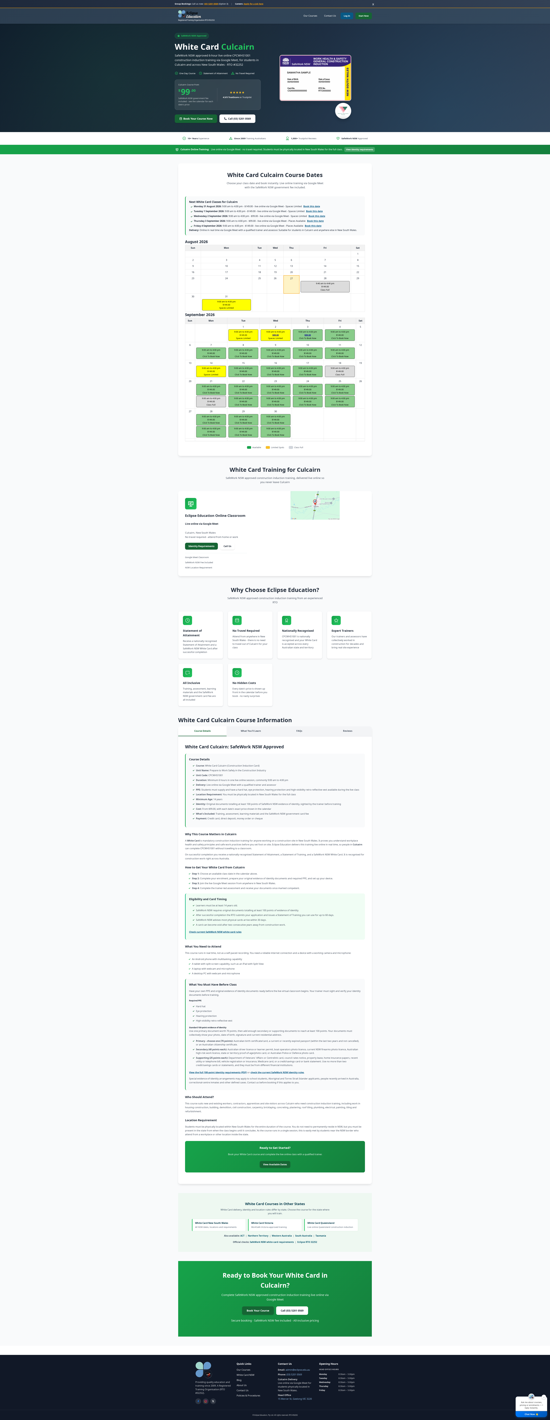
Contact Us (330, 15)
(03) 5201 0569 (211, 3)
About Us (242, 1385)
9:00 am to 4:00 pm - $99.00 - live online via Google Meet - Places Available (259, 221)
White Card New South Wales (216, 1225)
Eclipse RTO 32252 (307, 1242)
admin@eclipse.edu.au (298, 1369)
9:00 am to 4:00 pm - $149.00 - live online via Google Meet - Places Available (257, 225)
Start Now (364, 15)
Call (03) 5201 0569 (239, 118)
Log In (347, 15)
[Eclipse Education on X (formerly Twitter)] (213, 1401)
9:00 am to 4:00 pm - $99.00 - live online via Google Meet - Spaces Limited (259, 216)
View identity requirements (359, 149)
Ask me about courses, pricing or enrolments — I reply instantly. (532, 1403)
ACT (242, 1235)
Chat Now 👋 (531, 1414)
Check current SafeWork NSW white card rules (215, 932)
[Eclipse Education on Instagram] (206, 1401)
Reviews (347, 730)
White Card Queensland (330, 1225)
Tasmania (321, 1235)
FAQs (299, 730)
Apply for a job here (253, 3)
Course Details (202, 730)
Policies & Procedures (248, 1395)
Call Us (227, 546)
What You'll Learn (251, 730)
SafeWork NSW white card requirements (272, 1242)
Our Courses (310, 15)
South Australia (303, 1235)
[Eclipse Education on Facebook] (198, 1401)
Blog (239, 1380)
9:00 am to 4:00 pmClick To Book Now (243, 401)
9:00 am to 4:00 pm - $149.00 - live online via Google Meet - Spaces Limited (257, 206)
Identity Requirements (201, 546)
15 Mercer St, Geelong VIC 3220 (295, 1398)
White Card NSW (245, 1375)
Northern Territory (258, 1235)
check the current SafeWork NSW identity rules (277, 1072)
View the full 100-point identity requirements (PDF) (218, 1072)
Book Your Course (258, 1310)
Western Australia (282, 1235)
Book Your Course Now (198, 118)
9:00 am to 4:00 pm (226, 304)
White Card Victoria (269, 1225)
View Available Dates (275, 1164)
